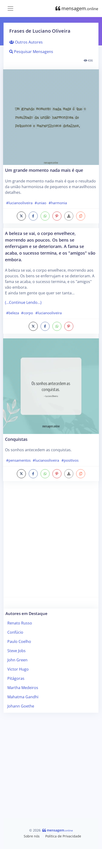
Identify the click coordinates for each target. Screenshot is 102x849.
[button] (80, 216)
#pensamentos (18, 460)
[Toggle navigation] (10, 8)
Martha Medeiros (22, 687)
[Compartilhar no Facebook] (33, 216)
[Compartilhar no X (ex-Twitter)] (21, 216)
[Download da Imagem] (68, 216)
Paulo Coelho (19, 641)
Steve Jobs (16, 650)
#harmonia (58, 202)
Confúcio (15, 632)
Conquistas (16, 439)
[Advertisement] (51, 540)
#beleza (12, 312)
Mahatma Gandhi (22, 696)
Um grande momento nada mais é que (44, 170)
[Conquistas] (51, 386)
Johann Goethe (20, 706)
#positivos (70, 460)
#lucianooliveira (19, 202)
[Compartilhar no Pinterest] (56, 216)
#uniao (40, 202)
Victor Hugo (18, 669)
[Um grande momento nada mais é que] (51, 117)
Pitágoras (15, 678)
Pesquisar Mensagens (33, 51)
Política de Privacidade (63, 836)
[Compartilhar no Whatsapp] (45, 216)
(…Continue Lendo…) (23, 302)
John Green (17, 660)
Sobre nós (32, 836)
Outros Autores (28, 42)
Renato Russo (19, 623)
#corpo (27, 312)
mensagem (79, 8)
